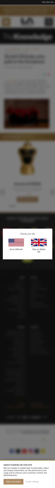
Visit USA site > (48, 2)
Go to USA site (16, 249)
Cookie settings (32, 482)
